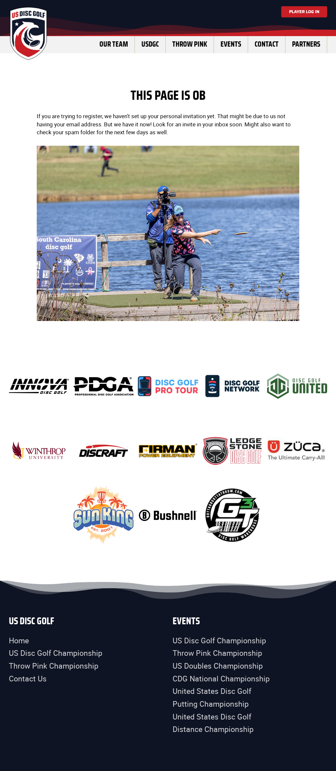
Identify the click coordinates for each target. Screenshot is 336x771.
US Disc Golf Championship (55, 653)
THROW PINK (189, 44)
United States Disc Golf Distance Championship (213, 723)
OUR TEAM (113, 44)
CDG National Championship (221, 679)
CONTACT (267, 44)
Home (19, 640)
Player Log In (304, 12)
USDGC (150, 44)
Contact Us (28, 679)
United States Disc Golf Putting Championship (212, 697)
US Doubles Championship (218, 666)
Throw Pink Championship (53, 666)
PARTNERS (306, 44)
